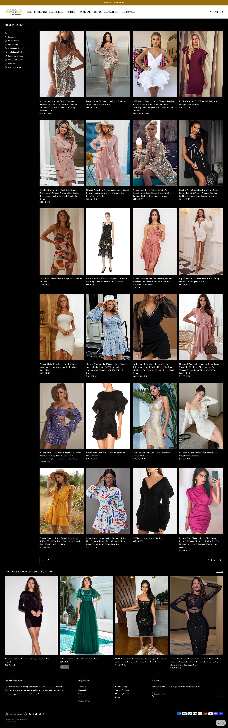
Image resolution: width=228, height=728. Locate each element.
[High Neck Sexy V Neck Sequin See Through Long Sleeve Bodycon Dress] (201, 241)
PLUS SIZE (97, 12)
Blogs (117, 697)
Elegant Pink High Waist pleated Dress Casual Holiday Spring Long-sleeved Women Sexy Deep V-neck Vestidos (107, 193)
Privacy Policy (84, 701)
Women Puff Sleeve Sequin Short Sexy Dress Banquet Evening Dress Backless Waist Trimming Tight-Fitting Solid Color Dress (60, 455)
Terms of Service (122, 690)
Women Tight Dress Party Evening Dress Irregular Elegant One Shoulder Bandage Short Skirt (58, 367)
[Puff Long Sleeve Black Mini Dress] (155, 501)
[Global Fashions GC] (14, 12)
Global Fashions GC (21, 720)
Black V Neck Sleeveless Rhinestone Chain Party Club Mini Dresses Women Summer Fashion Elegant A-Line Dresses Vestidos (198, 193)
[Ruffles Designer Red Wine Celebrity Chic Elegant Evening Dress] (201, 64)
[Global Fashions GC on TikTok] (43, 714)
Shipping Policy (122, 693)
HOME (29, 12)
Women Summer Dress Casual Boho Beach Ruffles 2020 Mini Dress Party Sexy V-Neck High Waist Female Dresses (60, 541)
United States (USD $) (16, 714)
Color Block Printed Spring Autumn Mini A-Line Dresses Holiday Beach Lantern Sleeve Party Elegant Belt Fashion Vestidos (106, 541)
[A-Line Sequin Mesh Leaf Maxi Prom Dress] (86, 615)
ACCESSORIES (128, 12)
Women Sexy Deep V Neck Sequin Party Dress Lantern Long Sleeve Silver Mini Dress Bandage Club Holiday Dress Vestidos (153, 193)
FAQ (80, 697)
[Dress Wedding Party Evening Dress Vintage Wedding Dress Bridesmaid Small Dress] (108, 241)
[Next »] (48, 559)
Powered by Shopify (10, 722)
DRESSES (72, 12)
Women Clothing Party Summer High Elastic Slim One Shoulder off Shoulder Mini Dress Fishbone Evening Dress (153, 281)
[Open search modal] (211, 11)
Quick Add (61, 93)
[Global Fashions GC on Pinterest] (36, 714)
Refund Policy (121, 686)
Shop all (219, 571)
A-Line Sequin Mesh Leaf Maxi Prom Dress (79, 658)
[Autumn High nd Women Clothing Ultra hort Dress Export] (31, 615)
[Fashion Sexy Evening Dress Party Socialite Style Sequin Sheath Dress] (108, 64)
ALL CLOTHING (111, 12)
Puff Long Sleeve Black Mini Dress (148, 538)
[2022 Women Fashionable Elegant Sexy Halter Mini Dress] (62, 241)
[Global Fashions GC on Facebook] (29, 714)
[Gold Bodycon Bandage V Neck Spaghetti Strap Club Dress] (155, 416)
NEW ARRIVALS (56, 12)
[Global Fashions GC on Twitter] (33, 714)
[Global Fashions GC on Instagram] (39, 714)
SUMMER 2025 (40, 12)
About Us (82, 686)
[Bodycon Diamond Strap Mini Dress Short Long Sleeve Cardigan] (201, 416)
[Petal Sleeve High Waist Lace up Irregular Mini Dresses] (108, 416)
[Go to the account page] (216, 11)
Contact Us (82, 690)
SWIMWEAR (85, 12)
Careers (81, 693)
